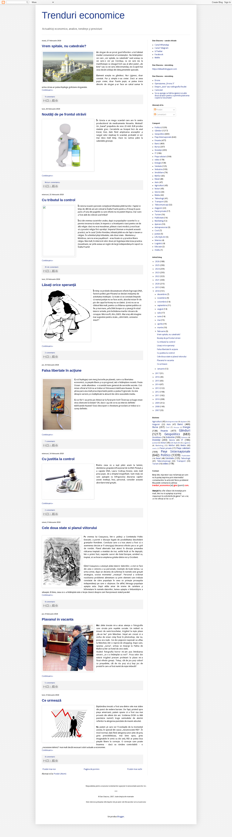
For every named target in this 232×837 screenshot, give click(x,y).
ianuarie (161, 369)
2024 (157, 269)
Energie (158, 163)
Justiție (157, 234)
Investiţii (158, 150)
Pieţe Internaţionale (163, 137)
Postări (159, 110)
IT (156, 153)
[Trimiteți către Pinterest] (56, 100)
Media (157, 195)
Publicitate (159, 218)
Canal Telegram (161, 48)
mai (159, 320)
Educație (158, 247)
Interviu (158, 240)
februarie (161, 331)
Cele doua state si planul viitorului (69, 528)
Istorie (157, 192)
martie (160, 327)
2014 (157, 384)
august (160, 309)
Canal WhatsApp (162, 45)
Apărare (158, 224)
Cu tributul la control (58, 200)
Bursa (157, 147)
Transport (159, 202)
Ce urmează (51, 700)
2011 (157, 395)
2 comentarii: (50, 353)
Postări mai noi (49, 769)
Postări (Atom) (60, 774)
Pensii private (160, 211)
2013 (157, 388)
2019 (157, 287)
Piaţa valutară (160, 156)
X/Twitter (159, 51)
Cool (157, 230)
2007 (157, 410)
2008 (157, 406)
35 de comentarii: (52, 267)
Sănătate (158, 166)
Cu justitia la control (58, 459)
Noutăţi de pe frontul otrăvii (64, 114)
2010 (157, 399)
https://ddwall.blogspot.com (164, 69)
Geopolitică (159, 134)
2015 (157, 381)
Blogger (120, 817)
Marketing (159, 221)
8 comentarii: (50, 602)
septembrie (162, 305)
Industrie (158, 169)
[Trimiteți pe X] (50, 100)
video (157, 160)
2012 (157, 392)
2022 (157, 276)
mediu (157, 250)
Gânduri (158, 131)
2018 (157, 291)
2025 (157, 265)
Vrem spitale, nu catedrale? (64, 46)
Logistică (158, 243)
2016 (157, 377)
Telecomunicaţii (161, 205)
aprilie (160, 324)
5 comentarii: (50, 683)
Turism (158, 214)
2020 (157, 284)
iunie (159, 316)
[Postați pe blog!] (47, 100)
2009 (157, 403)
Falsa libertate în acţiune (61, 370)
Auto (157, 182)
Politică (158, 127)
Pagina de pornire (91, 769)
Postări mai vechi (134, 769)
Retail (157, 179)
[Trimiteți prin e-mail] (44, 100)
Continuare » (47, 90)
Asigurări (158, 208)
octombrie (162, 302)
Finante (158, 140)
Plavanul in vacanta (57, 619)
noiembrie (162, 298)
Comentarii (161, 114)
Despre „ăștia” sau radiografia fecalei (170, 87)
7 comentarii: (50, 441)
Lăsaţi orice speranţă (59, 285)
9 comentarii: (50, 97)
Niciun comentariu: (52, 182)
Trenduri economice (83, 15)
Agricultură (159, 185)
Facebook (159, 54)
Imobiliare (159, 172)
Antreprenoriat (161, 227)
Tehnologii (159, 198)
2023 (157, 272)
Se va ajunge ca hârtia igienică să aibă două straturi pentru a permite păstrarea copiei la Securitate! (172, 95)
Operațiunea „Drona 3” (164, 83)
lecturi (157, 189)
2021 (157, 280)
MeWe (157, 58)
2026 (157, 261)
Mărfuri (158, 176)
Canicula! (159, 90)
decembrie (162, 294)
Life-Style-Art (160, 237)
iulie (159, 313)
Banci (157, 144)
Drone (157, 80)
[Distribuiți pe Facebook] (53, 100)
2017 (157, 373)
